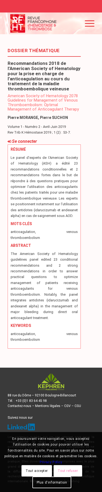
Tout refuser (68, 471)
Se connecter (24, 141)
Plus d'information (52, 482)
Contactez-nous (19, 406)
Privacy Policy (51, 462)
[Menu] (86, 23)
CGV (67, 406)
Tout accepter (37, 471)
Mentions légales (47, 406)
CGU (78, 406)
